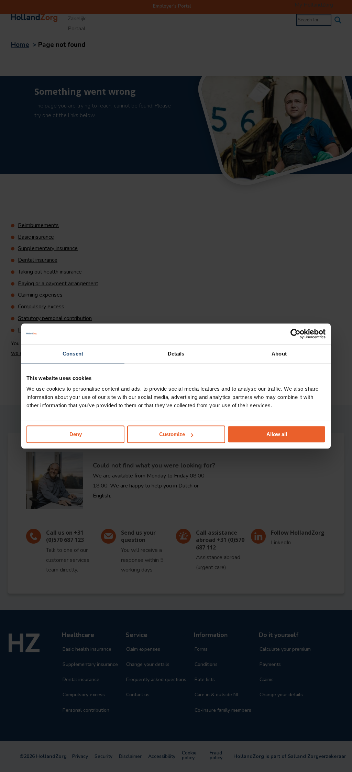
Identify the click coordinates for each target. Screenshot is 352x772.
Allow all (276, 434)
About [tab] (279, 354)
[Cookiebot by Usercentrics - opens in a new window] (295, 334)
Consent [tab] (73, 354)
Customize (172, 434)
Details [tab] (176, 354)
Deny (75, 434)
